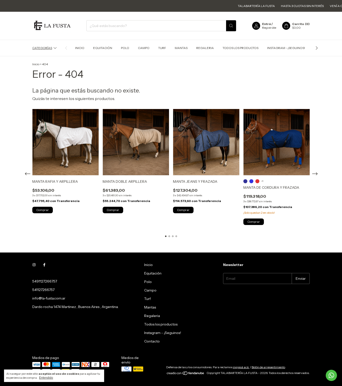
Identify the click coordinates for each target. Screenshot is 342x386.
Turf (162, 48)
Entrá (266, 24)
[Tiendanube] (185, 374)
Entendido (46, 378)
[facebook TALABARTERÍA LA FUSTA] (44, 264)
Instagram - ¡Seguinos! (286, 48)
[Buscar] (231, 25)
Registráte (269, 28)
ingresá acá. (241, 367)
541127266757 (43, 290)
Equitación (102, 48)
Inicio (79, 48)
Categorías (42, 48)
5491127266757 (44, 281)
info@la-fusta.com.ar (48, 298)
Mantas (181, 48)
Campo (143, 48)
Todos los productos (240, 48)
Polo (125, 48)
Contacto (152, 341)
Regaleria (205, 48)
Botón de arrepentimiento (268, 367)
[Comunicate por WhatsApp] (331, 375)
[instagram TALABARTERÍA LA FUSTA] (34, 264)
